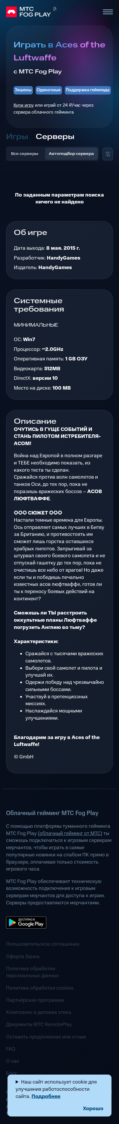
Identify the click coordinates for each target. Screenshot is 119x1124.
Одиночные (49, 90)
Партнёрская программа (35, 1000)
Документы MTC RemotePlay (39, 1024)
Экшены (23, 90)
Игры (17, 137)
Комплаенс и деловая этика (38, 1012)
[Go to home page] (51, 11)
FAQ (10, 1049)
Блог (11, 1073)
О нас (12, 1061)
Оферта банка (23, 956)
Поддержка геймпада (87, 90)
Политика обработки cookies (40, 988)
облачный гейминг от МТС (70, 833)
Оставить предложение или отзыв (46, 1037)
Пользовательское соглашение (42, 944)
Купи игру (24, 105)
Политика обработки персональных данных (32, 972)
